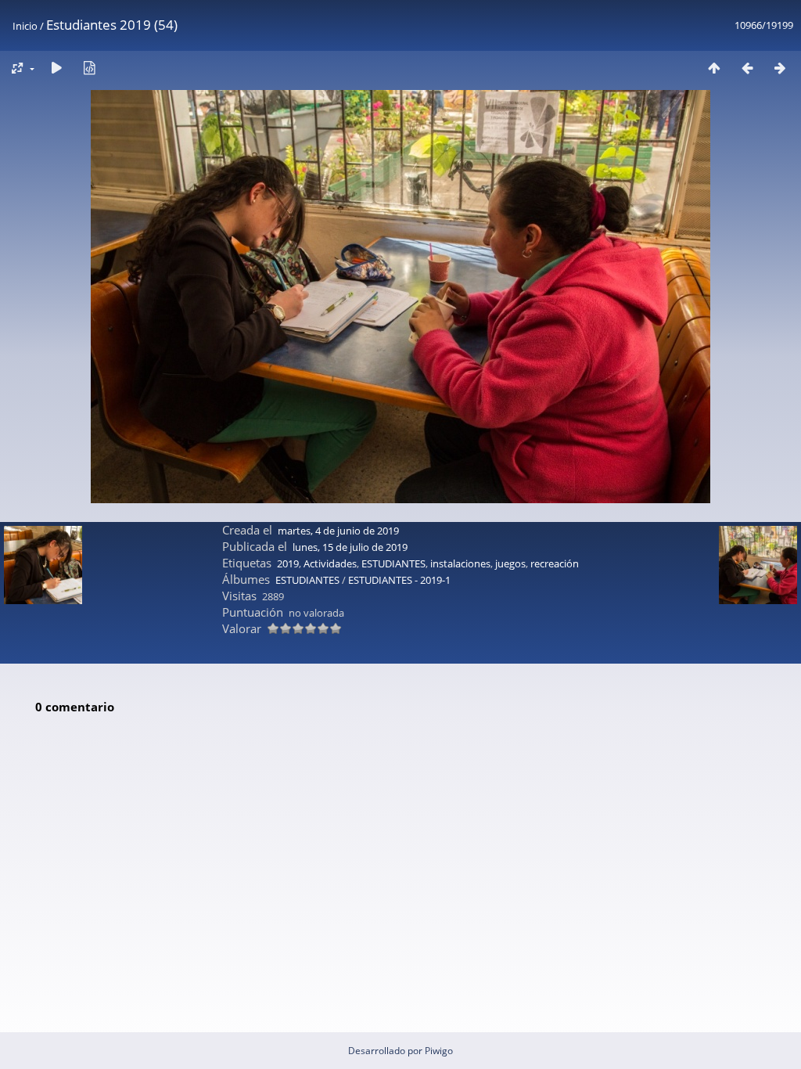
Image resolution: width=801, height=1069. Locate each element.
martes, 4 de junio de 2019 (338, 531)
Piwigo (439, 1050)
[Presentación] (56, 68)
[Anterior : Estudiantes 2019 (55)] (747, 68)
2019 (288, 563)
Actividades (330, 563)
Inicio (25, 26)
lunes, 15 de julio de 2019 (350, 547)
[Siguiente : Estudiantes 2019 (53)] (779, 68)
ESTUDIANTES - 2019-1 (399, 580)
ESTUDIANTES (393, 563)
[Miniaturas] (714, 68)
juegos (510, 563)
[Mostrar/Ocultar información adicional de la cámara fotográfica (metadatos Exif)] (89, 68)
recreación (554, 563)
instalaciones (460, 563)
